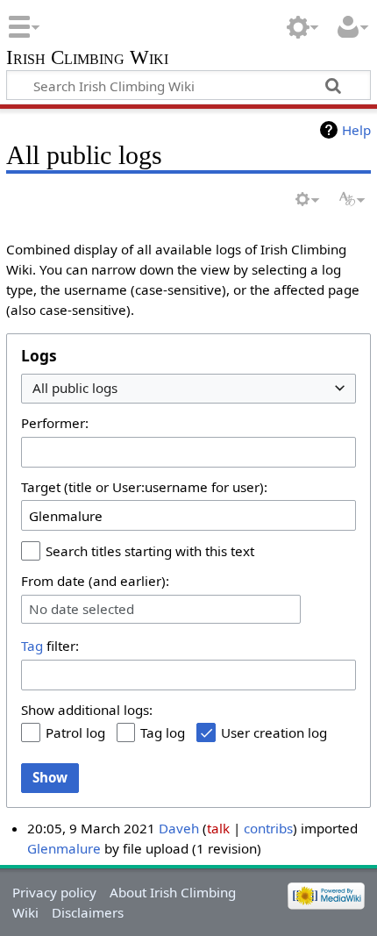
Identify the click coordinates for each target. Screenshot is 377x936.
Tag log (162, 732)
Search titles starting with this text (150, 551)
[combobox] (188, 389)
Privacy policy (54, 892)
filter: (50, 645)
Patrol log (75, 732)
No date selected (81, 609)
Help (356, 130)
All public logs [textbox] (74, 388)
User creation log (274, 732)
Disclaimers (88, 912)
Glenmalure (64, 848)
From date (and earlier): (95, 580)
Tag (32, 645)
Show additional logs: (87, 709)
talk (218, 828)
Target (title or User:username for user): (144, 487)
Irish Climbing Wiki (87, 59)
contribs (268, 828)
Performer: (55, 423)
